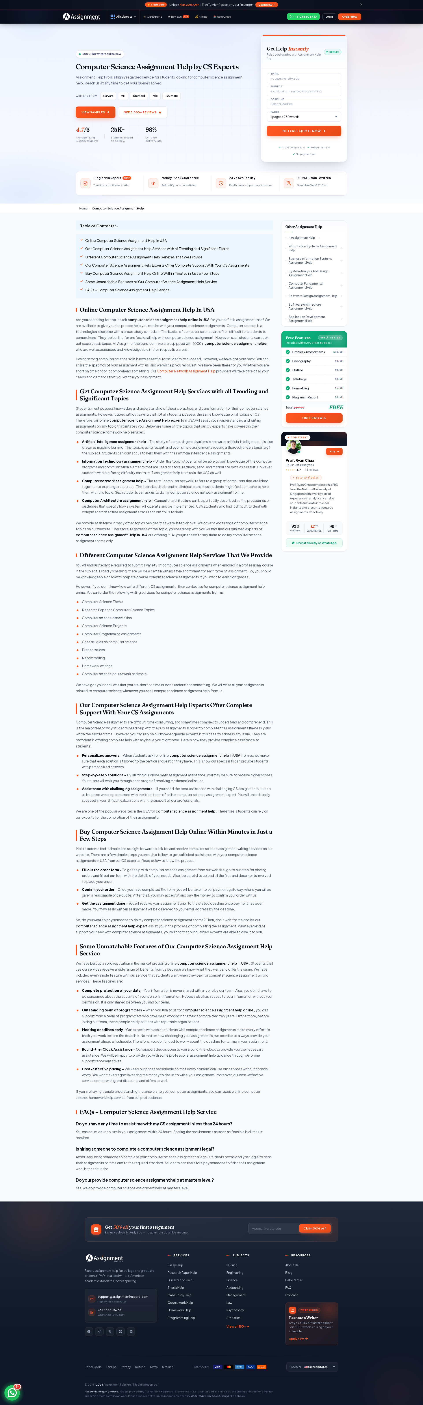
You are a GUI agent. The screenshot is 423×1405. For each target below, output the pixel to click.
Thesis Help (176, 1287)
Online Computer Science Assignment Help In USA (126, 240)
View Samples (93, 112)
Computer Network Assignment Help (186, 371)
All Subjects (124, 16)
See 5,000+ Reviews (140, 112)
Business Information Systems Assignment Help (310, 260)
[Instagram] (99, 1331)
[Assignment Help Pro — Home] (104, 1258)
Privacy (126, 1367)
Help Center (293, 1280)
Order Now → (314, 418)
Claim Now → (266, 4)
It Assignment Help (302, 237)
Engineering (234, 1272)
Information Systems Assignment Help (313, 248)
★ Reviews (178, 16)
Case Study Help (179, 1295)
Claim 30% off (315, 1228)
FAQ (288, 1287)
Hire (334, 451)
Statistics (233, 1318)
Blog (288, 1272)
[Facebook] (89, 1331)
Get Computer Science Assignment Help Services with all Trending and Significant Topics (157, 248)
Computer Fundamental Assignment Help (306, 285)
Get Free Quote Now (301, 131)
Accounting (234, 1287)
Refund (140, 1367)
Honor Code (93, 1367)
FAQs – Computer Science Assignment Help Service (127, 290)
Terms (154, 1367)
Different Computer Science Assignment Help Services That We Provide (143, 257)
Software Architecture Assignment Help (305, 306)
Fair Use (111, 1367)
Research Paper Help (182, 1272)
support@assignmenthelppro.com (123, 1297)
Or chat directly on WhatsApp (316, 543)
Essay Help (175, 1265)
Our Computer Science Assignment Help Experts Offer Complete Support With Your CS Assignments (167, 265)
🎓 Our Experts (152, 16)
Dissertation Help (180, 1280)
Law (229, 1302)
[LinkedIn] (131, 1331)
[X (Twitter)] (110, 1331)
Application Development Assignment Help (307, 318)
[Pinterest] (120, 1331)
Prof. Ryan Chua (300, 460)
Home (83, 208)
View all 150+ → (237, 1326)
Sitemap (168, 1367)
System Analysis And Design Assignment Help (308, 273)
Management (236, 1295)
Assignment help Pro (117, 1384)
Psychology (235, 1310)
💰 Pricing (201, 16)
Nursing (231, 1265)
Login (329, 16)
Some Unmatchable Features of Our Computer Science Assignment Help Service (151, 281)
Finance (232, 1280)
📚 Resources (222, 16)
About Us (292, 1265)
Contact (291, 1295)
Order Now (349, 16)
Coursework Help (180, 1302)
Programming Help (181, 1318)
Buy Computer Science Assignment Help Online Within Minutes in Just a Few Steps (152, 273)
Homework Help (179, 1310)
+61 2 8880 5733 (109, 1310)
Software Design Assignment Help (313, 296)
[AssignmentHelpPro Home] (82, 16)
